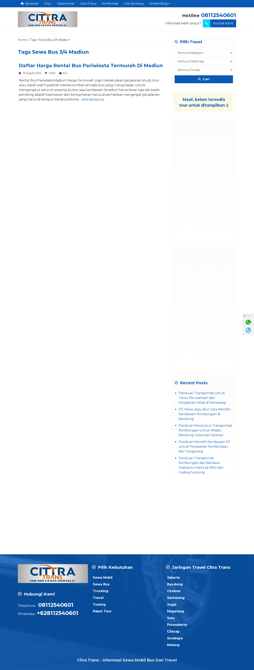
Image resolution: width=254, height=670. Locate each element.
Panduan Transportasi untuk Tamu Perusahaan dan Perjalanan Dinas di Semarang (202, 397)
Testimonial (65, 3)
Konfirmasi (110, 3)
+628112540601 (57, 613)
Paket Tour (102, 611)
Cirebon (174, 591)
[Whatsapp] (248, 322)
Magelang (175, 611)
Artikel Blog (158, 3)
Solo (171, 618)
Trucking (100, 591)
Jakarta (173, 577)
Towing (99, 604)
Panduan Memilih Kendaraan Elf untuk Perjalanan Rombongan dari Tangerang (204, 446)
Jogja (171, 604)
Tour (47, 3)
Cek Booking (134, 3)
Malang (173, 645)
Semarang (176, 598)
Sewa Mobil (103, 577)
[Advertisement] (204, 181)
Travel (98, 598)
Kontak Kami (223, 23)
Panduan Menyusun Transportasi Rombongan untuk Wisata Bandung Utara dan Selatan (205, 430)
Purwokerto (177, 625)
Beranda (31, 3)
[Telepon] (248, 330)
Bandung (175, 584)
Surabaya (175, 638)
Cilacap (173, 631)
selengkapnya (93, 99)
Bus (65, 73)
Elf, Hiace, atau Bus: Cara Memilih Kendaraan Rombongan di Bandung (204, 414)
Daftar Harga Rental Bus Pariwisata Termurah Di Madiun (91, 65)
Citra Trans (88, 3)
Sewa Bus (101, 584)
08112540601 (218, 15)
